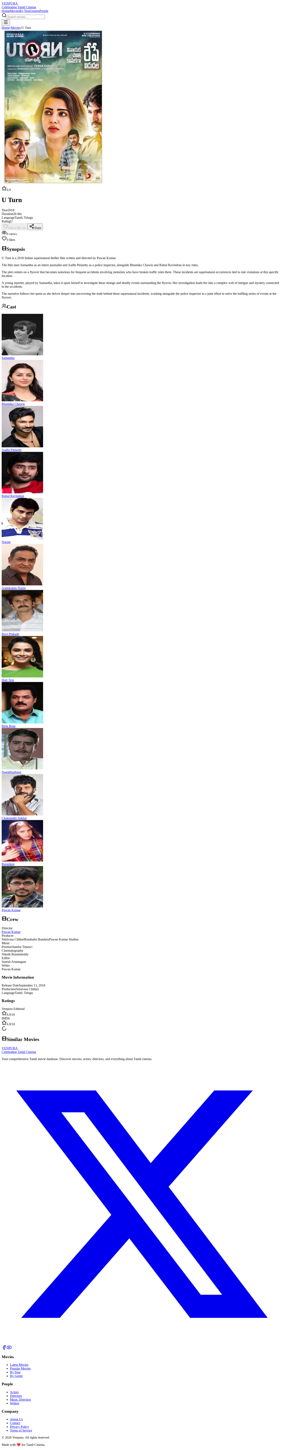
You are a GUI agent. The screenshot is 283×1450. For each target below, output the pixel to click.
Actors (14, 1392)
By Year (24, 11)
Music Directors (20, 1399)
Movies (14, 11)
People (43, 11)
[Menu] (6, 22)
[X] (141, 1343)
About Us (16, 1419)
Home (6, 11)
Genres (34, 11)
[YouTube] (9, 1349)
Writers (14, 1403)
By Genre (16, 1376)
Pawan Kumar (11, 932)
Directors (16, 1396)
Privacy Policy (19, 1426)
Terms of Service (21, 1430)
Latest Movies (19, 1364)
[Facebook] (4, 1349)
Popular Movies (20, 1368)
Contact (15, 1423)
